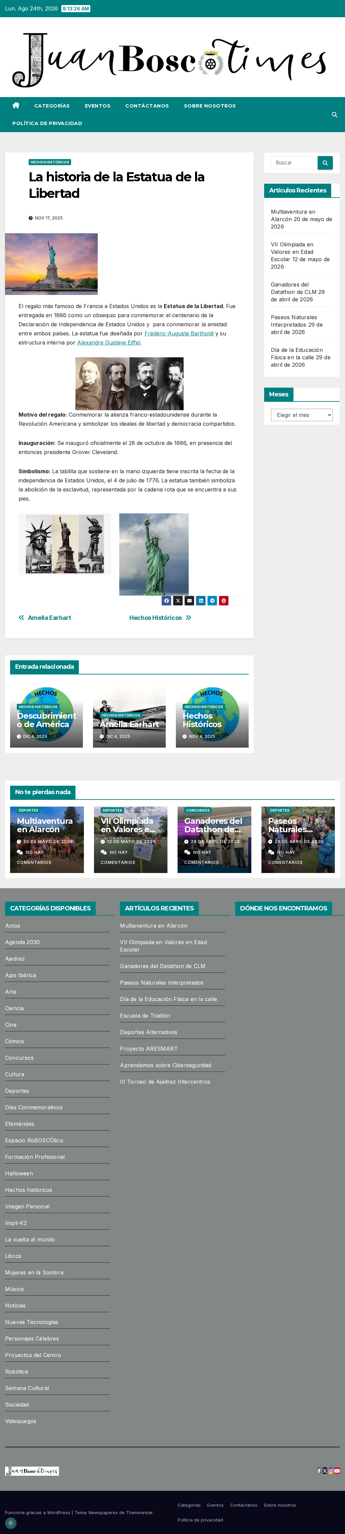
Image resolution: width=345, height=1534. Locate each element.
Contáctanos (147, 106)
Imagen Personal (27, 1206)
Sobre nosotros (210, 106)
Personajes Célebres (32, 1338)
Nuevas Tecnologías (32, 1322)
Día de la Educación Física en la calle (168, 999)
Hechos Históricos (155, 617)
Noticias (15, 1305)
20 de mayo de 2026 (48, 841)
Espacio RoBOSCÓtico (34, 1140)
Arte (11, 991)
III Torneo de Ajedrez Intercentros (165, 1081)
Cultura (14, 1074)
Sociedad (17, 1404)
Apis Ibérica (20, 975)
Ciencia (14, 1008)
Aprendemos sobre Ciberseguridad (165, 1065)
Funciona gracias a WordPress (38, 1512)
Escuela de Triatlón (145, 1015)
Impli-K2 (16, 1223)
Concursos (198, 810)
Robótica (16, 1371)
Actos (12, 925)
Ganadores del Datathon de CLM (213, 829)
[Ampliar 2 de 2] (180, 522)
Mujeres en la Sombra (34, 1272)
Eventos (98, 106)
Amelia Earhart (49, 617)
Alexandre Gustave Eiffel (108, 342)
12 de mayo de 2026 (131, 841)
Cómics (14, 1041)
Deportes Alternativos (148, 1032)
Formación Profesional (35, 1156)
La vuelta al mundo (30, 1239)
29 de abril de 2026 (215, 841)
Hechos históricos (50, 162)
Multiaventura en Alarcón (44, 825)
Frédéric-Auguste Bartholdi (179, 333)
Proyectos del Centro (33, 1355)
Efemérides (19, 1123)
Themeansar (139, 1512)
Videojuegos (20, 1421)
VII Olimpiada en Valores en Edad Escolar (292, 252)
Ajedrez (15, 958)
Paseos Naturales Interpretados (295, 829)
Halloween (19, 1173)
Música (14, 1289)
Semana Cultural (27, 1388)
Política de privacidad (47, 123)
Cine (11, 1024)
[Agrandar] (174, 366)
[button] (334, 114)
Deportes (28, 810)
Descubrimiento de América (46, 720)
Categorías (52, 106)
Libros (13, 1256)
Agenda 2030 (22, 942)
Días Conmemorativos (34, 1107)
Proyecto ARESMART (149, 1048)
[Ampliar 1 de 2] (102, 522)
